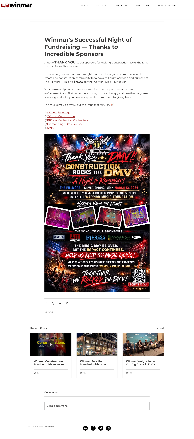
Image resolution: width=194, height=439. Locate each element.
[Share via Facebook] (45, 303)
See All (160, 328)
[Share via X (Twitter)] (52, 303)
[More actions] (148, 32)
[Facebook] (93, 428)
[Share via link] (66, 303)
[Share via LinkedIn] (59, 303)
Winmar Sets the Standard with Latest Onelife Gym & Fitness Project (94, 363)
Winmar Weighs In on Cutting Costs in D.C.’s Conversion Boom (141, 363)
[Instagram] (108, 428)
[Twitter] (100, 428)
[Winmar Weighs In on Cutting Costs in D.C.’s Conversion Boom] (143, 344)
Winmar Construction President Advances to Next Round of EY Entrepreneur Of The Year (50, 363)
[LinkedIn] (85, 428)
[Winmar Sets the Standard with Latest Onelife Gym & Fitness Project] (97, 344)
